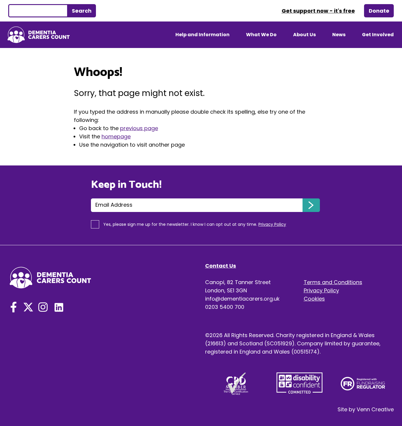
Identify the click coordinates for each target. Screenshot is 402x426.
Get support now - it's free (318, 10)
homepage (116, 136)
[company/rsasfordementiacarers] (58, 305)
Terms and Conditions (333, 282)
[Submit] (311, 205)
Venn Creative (375, 409)
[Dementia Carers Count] (38, 34)
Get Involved (378, 34)
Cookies (314, 298)
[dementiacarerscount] (43, 305)
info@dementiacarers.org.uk (242, 298)
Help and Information (202, 34)
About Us (304, 34)
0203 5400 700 (224, 307)
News (338, 34)
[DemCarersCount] (13, 305)
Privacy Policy (321, 290)
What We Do (261, 34)
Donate (379, 10)
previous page (139, 128)
